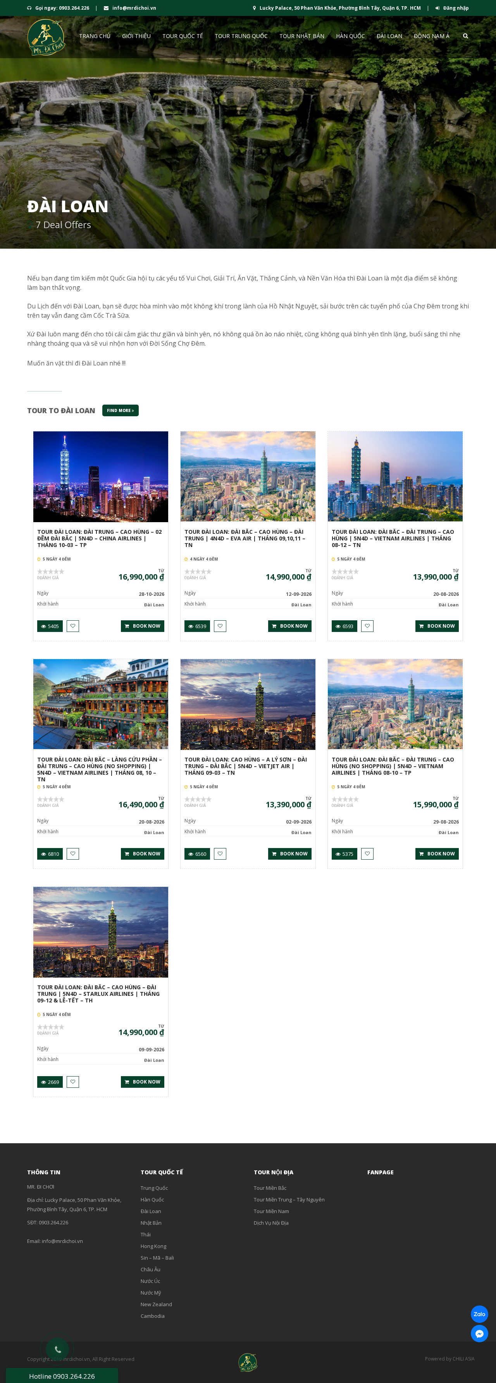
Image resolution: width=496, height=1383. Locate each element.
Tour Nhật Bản (301, 36)
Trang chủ (94, 36)
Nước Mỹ (151, 1292)
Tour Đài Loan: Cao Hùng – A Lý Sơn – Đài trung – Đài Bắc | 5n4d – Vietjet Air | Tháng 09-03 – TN (245, 766)
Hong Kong (153, 1246)
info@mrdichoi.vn (133, 8)
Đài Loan (389, 36)
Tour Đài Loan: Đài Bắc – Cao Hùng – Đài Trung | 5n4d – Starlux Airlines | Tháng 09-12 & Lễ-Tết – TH (98, 994)
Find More (119, 410)
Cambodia (153, 1315)
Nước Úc (150, 1280)
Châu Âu (150, 1269)
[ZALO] (479, 1314)
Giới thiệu (136, 36)
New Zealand (156, 1304)
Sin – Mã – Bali (157, 1257)
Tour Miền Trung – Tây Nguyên (289, 1199)
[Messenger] (479, 1333)
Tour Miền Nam (271, 1211)
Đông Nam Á (432, 36)
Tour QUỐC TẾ (182, 36)
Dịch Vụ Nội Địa (271, 1222)
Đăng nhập (455, 8)
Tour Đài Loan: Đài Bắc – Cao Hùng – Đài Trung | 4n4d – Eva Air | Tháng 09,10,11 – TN (244, 539)
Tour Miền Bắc (270, 1187)
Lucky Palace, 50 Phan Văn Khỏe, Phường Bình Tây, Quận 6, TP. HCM (340, 8)
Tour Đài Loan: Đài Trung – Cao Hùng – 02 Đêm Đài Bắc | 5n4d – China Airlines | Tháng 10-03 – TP (99, 539)
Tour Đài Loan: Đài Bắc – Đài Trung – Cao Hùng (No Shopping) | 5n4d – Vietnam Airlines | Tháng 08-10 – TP (393, 766)
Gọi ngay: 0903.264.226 (62, 8)
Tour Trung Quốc (241, 36)
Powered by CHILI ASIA (450, 1358)
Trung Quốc (154, 1187)
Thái (146, 1234)
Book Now (146, 626)
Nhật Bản (151, 1222)
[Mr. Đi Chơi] (46, 37)
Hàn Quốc (350, 36)
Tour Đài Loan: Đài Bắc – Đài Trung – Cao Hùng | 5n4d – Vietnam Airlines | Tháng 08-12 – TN (393, 539)
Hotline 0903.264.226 (62, 1376)
